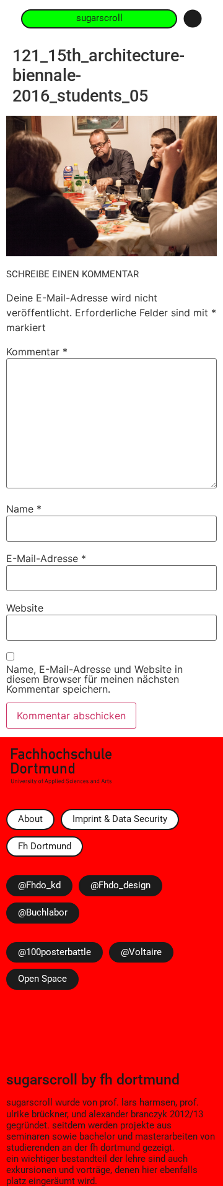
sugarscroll (41, 1079)
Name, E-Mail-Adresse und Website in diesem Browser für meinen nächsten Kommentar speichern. (94, 679)
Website (24, 608)
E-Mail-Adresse (46, 558)
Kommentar (37, 352)
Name (24, 509)
